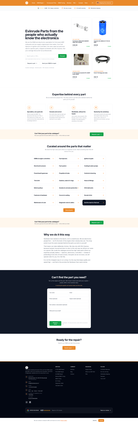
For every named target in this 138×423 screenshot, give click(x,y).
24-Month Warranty (105, 369)
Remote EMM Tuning (60, 376)
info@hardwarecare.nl (33, 383)
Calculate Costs (59, 385)
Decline (95, 420)
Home (33, 3)
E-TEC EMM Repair (59, 369)
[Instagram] (26, 402)
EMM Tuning (61, 3)
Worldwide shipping (105, 374)
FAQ (74, 3)
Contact (81, 3)
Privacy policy (63, 420)
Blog (71, 371)
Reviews (69, 3)
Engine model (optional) (75, 298)
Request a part (31, 63)
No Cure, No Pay (104, 371)
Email (71, 292)
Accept (101, 420)
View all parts (69, 210)
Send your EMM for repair (49, 63)
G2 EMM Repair (59, 374)
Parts (86, 3)
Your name (51, 292)
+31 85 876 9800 (32, 387)
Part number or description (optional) (58, 304)
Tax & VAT (103, 378)
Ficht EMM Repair (59, 371)
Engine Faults (88, 369)
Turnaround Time (51, 3)
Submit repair (68, 348)
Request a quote (55, 323)
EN (92, 2)
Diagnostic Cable (59, 383)
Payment (103, 376)
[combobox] (41, 56)
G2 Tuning (57, 381)
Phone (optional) (53, 298)
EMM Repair (40, 3)
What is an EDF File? (90, 371)
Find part (62, 56)
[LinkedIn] (30, 402)
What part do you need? (55, 310)
